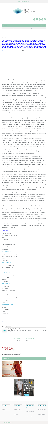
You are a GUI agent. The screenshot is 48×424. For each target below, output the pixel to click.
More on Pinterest (41, 411)
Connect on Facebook (29, 416)
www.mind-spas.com (6, 283)
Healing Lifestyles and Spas (15, 329)
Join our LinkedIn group (30, 411)
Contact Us (3, 411)
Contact (29, 1)
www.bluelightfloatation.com (7, 241)
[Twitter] (37, 19)
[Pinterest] (40, 19)
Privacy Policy (16, 414)
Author (3, 326)
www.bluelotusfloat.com (6, 251)
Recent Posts (8, 326)
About (19, 1)
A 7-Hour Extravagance (30, 340)
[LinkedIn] (42, 19)
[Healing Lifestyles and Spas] (4, 332)
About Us (3, 409)
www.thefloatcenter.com (6, 262)
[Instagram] (45, 19)
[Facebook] (34, 19)
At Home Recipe (19, 340)
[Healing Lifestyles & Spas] (24, 11)
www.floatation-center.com (7, 272)
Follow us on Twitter (29, 414)
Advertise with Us (24, 1)
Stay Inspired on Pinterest (42, 409)
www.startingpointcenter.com (7, 304)
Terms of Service (16, 411)
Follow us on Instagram (41, 414)
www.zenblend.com (6, 315)
